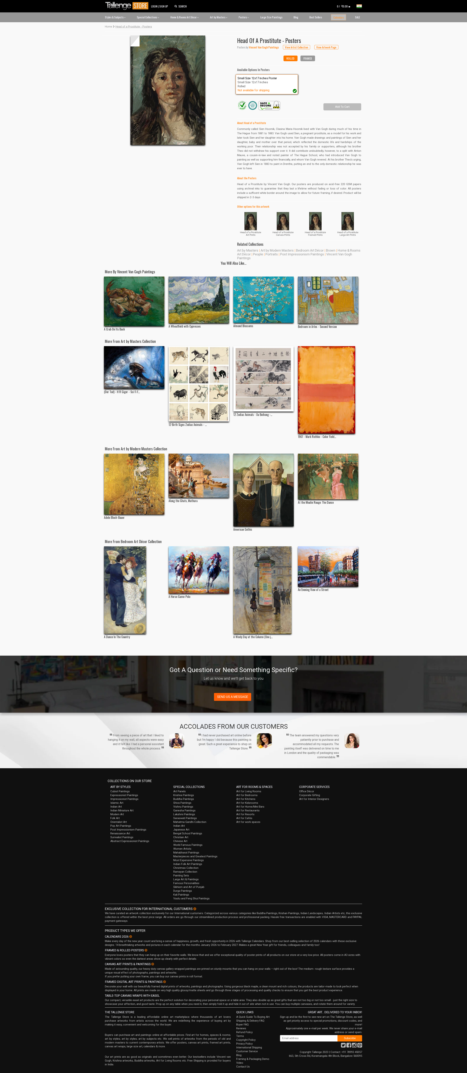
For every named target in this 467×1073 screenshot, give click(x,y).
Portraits (271, 254)
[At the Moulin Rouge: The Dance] (328, 477)
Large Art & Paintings (186, 879)
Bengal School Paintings (187, 833)
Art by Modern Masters (277, 250)
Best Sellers (315, 17)
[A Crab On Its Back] (134, 301)
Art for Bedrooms (247, 795)
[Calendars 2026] (130, 936)
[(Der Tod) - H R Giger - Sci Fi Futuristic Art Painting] (134, 367)
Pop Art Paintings (120, 825)
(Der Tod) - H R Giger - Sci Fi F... (122, 392)
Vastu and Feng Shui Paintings (191, 898)
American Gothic (242, 529)
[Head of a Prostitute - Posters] (167, 90)
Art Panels (179, 791)
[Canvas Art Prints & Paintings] (152, 964)
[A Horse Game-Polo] (199, 570)
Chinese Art (180, 841)
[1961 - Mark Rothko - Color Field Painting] (328, 390)
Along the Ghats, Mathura (183, 501)
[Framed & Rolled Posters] (146, 950)
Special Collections (147, 17)
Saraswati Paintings (185, 818)
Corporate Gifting (309, 795)
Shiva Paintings (182, 802)
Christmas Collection (185, 868)
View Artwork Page (326, 47)
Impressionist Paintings (124, 799)
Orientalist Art (118, 822)
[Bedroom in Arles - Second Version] (328, 300)
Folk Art (115, 818)
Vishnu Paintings (183, 806)
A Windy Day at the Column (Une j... (253, 637)
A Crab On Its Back (114, 329)
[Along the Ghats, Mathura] (199, 476)
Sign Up (163, 6)
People (258, 254)
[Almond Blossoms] (263, 300)
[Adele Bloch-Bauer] (134, 484)
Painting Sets (181, 875)
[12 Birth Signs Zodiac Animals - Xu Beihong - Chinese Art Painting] (199, 384)
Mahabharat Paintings (186, 852)
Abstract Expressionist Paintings (129, 841)
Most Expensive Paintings (188, 860)
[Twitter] (343, 1046)
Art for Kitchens (245, 799)
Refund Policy (244, 1032)
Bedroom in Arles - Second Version (317, 326)
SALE (357, 17)
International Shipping (249, 1047)
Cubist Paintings (120, 791)
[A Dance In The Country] (134, 590)
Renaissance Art (120, 833)
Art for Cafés (244, 818)
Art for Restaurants (248, 810)
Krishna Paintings (183, 795)
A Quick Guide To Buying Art (253, 1017)
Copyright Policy (246, 1039)
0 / (342, 6)
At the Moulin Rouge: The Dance (316, 502)
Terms (240, 1036)
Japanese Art (181, 829)
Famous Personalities (186, 883)
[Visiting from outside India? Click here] (194, 909)
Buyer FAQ (242, 1024)
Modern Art (117, 814)
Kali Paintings (181, 894)
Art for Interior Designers (314, 799)
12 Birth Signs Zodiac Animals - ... (188, 424)
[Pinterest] (359, 1046)
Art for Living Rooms (248, 791)
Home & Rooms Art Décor (183, 17)
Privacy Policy (244, 1043)
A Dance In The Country (117, 637)
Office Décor (306, 791)
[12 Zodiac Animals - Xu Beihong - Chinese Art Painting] (263, 379)
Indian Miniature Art (122, 810)
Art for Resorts (245, 814)
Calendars (338, 17)
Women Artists (182, 848)
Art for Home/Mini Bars (250, 806)
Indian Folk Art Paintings (187, 864)
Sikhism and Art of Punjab (188, 887)
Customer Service (247, 1051)
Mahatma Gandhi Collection (189, 822)
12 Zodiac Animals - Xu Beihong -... (252, 414)
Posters (243, 17)
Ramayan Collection (185, 871)
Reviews (241, 1028)
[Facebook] (348, 1046)
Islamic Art (116, 802)
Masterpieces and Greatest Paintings (195, 856)
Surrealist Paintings (121, 837)
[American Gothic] (263, 490)
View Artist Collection (296, 47)
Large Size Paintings (271, 17)
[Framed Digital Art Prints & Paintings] (164, 981)
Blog (296, 17)
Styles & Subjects (114, 17)
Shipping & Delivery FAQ (250, 1020)
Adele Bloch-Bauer (114, 517)
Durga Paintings (182, 890)
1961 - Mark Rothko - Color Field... (317, 436)
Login (154, 6)
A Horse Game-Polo (179, 596)
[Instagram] (354, 1046)
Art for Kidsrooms (247, 802)
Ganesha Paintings (184, 810)
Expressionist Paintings (124, 795)
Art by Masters (218, 17)
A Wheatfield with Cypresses (185, 326)
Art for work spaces (248, 822)
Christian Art (180, 837)
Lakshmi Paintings (184, 814)
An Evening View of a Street (313, 590)
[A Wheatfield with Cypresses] (199, 300)
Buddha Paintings (183, 799)
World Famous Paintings (187, 845)
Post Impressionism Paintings (302, 254)
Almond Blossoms (243, 326)
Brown (330, 250)
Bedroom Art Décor (310, 250)
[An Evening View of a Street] (328, 566)
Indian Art (116, 806)
